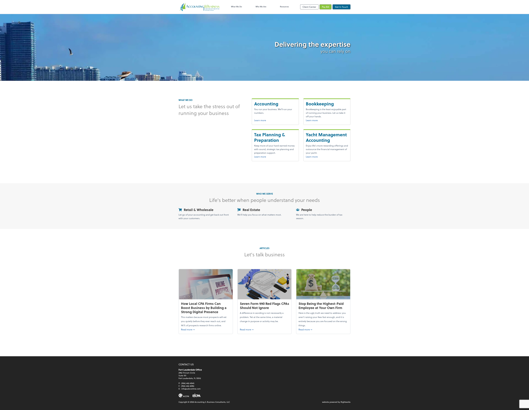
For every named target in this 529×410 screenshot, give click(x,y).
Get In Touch (341, 6)
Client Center (309, 6)
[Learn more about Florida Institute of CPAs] (197, 395)
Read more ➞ (205, 329)
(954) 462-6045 (187, 383)
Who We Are (261, 6)
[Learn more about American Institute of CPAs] (184, 395)
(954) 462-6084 (187, 386)
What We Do (236, 6)
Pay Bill (325, 6)
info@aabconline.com (191, 388)
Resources (284, 6)
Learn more (270, 120)
